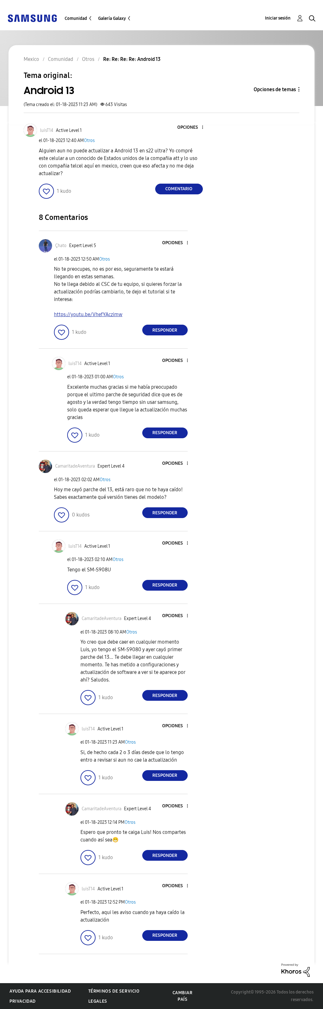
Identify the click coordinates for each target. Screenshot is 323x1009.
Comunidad (76, 18)
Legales (97, 1001)
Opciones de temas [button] (275, 89)
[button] (192, 128)
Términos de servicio (114, 991)
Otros (89, 140)
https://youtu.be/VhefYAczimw (88, 314)
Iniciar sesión (278, 18)
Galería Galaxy (112, 18)
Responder (164, 330)
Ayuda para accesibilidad (40, 991)
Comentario (178, 189)
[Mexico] (32, 18)
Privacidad (22, 1001)
